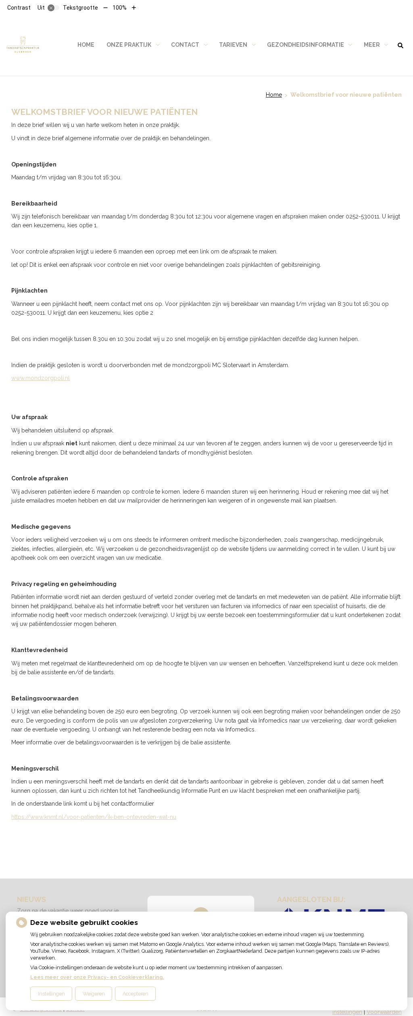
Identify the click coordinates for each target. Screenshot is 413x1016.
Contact (185, 45)
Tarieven (233, 45)
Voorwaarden (384, 1012)
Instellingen (51, 994)
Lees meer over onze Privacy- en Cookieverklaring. (97, 977)
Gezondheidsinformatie (305, 45)
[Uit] (54, 7)
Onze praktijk (128, 45)
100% (120, 7)
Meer (372, 45)
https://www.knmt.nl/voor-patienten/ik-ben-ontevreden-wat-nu (93, 817)
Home (85, 45)
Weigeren (94, 994)
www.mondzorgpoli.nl (40, 378)
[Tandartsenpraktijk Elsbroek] (23, 45)
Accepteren (135, 994)
